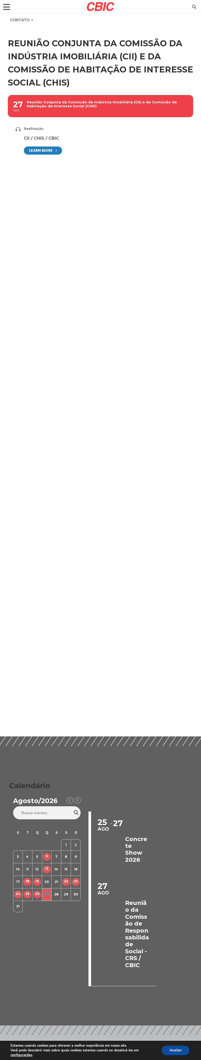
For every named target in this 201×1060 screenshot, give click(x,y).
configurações (21, 1055)
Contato (20, 20)
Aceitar (176, 1050)
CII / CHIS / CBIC (41, 138)
